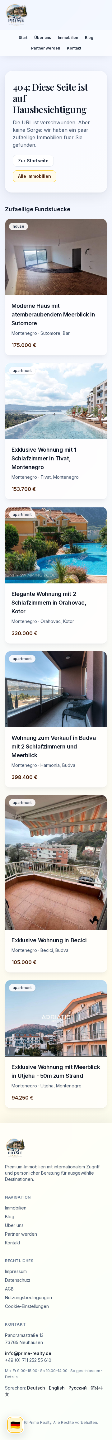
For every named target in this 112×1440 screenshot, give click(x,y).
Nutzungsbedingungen (28, 1297)
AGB (9, 1288)
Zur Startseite (33, 160)
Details (11, 1377)
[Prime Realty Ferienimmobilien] (53, 15)
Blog (89, 37)
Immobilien (68, 37)
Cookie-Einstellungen (27, 1306)
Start (23, 37)
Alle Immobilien (34, 176)
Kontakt (74, 48)
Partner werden (45, 48)
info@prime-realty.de (28, 1353)
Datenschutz (17, 1280)
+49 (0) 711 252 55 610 (28, 1360)
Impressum (16, 1271)
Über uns (42, 37)
